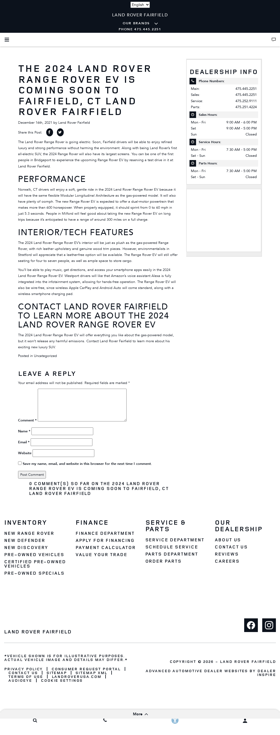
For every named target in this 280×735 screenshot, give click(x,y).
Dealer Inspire (266, 672)
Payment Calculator (105, 547)
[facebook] (251, 625)
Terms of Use (25, 676)
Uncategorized (45, 355)
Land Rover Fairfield (74, 122)
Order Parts (163, 561)
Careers (227, 561)
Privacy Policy (23, 669)
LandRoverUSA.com (76, 676)
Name (24, 431)
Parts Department (171, 554)
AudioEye (20, 680)
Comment (27, 420)
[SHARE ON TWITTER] (60, 132)
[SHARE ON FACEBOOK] (49, 132)
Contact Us (231, 547)
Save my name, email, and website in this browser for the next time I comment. (87, 463)
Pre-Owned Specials (34, 573)
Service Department (174, 540)
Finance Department (104, 533)
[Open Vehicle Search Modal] (35, 720)
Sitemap (56, 673)
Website (24, 453)
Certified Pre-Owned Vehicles (35, 563)
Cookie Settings (62, 680)
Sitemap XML (91, 673)
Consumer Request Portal (85, 669)
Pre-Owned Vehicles (34, 554)
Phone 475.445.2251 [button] (140, 29)
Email (24, 442)
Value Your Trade (101, 554)
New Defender (24, 540)
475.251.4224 (246, 107)
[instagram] (269, 625)
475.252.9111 (246, 101)
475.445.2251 (246, 89)
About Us (228, 540)
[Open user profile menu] (245, 721)
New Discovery (26, 547)
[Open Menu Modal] (7, 39)
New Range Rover (29, 533)
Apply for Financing (104, 540)
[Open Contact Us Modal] (273, 39)
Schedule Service (171, 547)
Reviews (227, 554)
